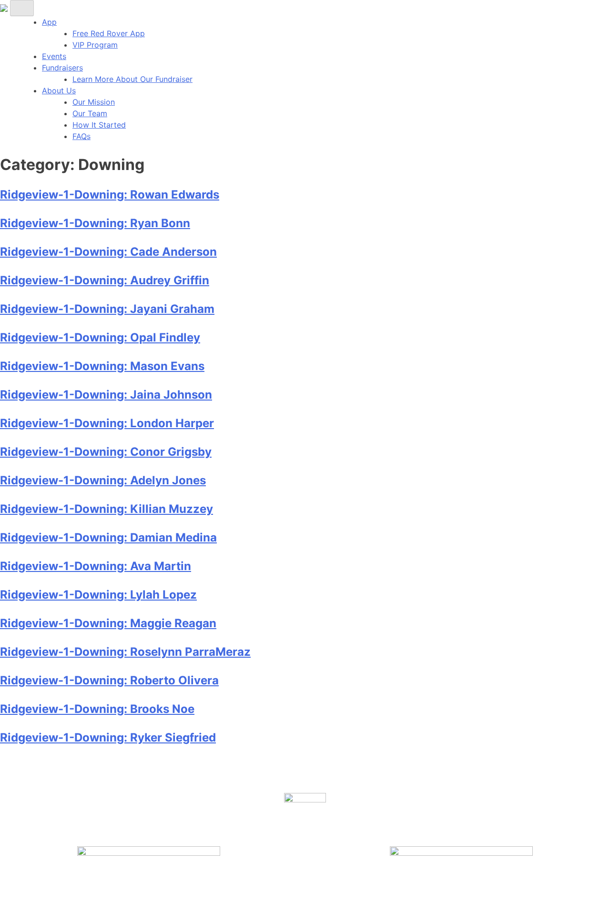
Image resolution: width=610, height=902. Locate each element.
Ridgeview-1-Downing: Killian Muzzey (106, 509)
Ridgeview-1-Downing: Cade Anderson (108, 252)
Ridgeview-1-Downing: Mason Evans (102, 366)
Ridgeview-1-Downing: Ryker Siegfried (108, 737)
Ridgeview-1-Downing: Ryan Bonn (95, 223)
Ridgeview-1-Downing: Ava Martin (95, 566)
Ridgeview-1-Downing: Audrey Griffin (104, 280)
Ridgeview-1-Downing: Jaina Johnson (106, 394)
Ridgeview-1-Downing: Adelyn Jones (103, 480)
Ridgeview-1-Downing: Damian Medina (108, 537)
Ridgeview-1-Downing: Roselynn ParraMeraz (125, 652)
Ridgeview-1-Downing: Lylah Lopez (98, 594)
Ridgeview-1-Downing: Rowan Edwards (109, 194)
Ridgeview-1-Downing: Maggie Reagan (108, 623)
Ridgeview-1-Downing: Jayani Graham (107, 309)
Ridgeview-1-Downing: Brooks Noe (97, 709)
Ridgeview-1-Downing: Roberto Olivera (109, 680)
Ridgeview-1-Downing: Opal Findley (100, 337)
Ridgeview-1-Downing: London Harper (107, 423)
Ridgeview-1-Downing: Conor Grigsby (106, 452)
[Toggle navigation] (22, 8)
